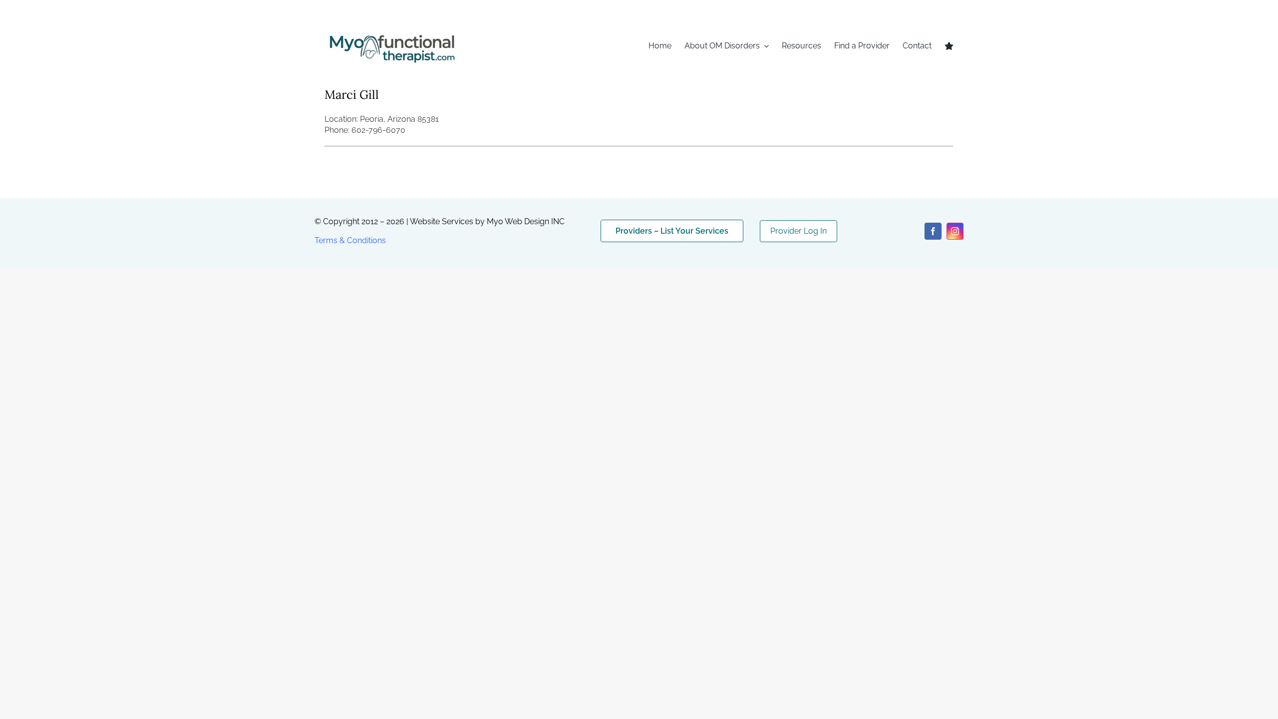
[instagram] (955, 231)
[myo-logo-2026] (391, 33)
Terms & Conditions (350, 240)
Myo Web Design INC (526, 221)
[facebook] (933, 231)
